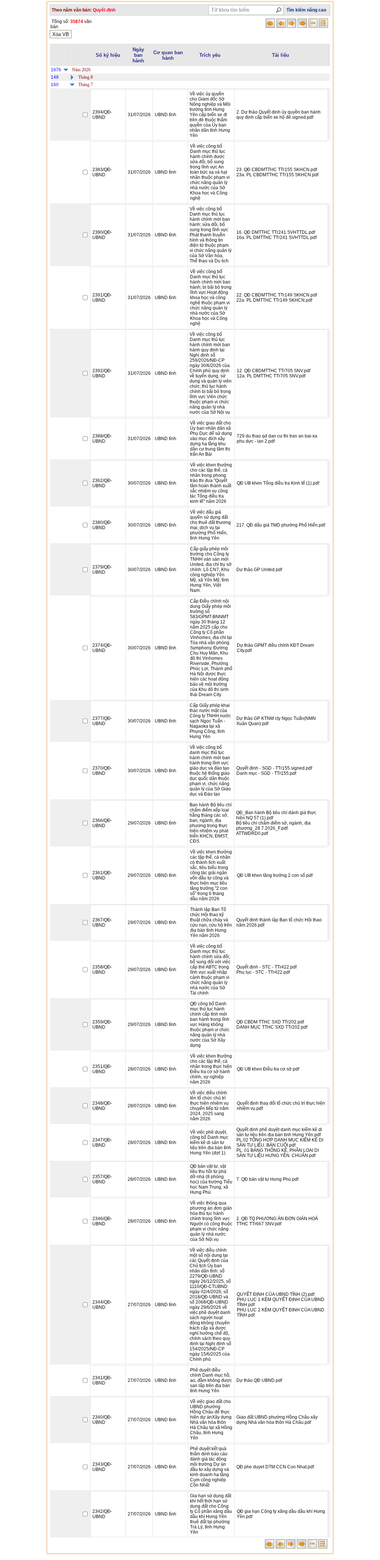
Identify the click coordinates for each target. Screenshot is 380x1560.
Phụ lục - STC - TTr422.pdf (263, 972)
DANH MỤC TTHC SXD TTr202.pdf (271, 1027)
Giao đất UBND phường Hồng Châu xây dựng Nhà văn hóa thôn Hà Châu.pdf (277, 1420)
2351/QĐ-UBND (102, 1069)
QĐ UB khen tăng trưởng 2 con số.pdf (274, 875)
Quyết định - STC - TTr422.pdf (266, 967)
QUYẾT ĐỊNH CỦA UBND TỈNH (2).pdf (275, 1294)
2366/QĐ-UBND (102, 823)
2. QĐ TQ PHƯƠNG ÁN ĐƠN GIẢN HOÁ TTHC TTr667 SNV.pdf (277, 1221)
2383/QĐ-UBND (102, 172)
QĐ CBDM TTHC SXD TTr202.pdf (270, 1022)
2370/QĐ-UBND (102, 771)
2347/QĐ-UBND (102, 1142)
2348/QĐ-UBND (102, 1106)
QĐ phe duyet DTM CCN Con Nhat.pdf (275, 1466)
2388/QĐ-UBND (102, 438)
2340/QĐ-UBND (102, 1420)
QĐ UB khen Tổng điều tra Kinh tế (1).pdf (278, 483)
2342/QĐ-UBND (102, 1514)
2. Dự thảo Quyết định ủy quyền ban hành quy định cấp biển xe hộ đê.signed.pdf (278, 114)
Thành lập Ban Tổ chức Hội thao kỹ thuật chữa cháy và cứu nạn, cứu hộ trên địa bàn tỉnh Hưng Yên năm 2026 (211, 922)
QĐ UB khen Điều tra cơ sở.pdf (268, 1069)
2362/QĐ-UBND (102, 483)
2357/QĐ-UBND (102, 1179)
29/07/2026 (139, 823)
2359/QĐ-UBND (102, 1024)
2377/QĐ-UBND (102, 721)
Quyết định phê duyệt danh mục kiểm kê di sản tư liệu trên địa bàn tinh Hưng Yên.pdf (279, 1132)
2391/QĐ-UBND (102, 297)
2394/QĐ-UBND (102, 114)
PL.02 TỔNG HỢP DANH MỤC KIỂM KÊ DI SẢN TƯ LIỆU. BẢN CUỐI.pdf (279, 1142)
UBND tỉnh (165, 114)
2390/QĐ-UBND (102, 235)
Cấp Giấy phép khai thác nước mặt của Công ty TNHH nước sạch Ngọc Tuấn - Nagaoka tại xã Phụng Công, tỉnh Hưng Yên (210, 721)
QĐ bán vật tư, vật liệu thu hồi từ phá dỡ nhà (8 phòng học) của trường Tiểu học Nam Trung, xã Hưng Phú (211, 1179)
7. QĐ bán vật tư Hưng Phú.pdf (267, 1179)
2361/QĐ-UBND (102, 875)
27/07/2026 (139, 1304)
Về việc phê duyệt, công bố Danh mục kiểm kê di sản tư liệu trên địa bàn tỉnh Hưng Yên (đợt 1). (210, 1143)
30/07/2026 (139, 483)
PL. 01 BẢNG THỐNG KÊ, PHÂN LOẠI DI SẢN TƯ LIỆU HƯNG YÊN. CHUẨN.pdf (277, 1153)
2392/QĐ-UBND (102, 373)
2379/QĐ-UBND (102, 569)
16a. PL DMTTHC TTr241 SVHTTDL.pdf (276, 237)
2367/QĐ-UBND (102, 922)
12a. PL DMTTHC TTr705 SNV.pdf (271, 375)
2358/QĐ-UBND (102, 969)
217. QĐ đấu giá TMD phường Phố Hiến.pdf (280, 525)
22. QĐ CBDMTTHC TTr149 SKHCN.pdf (276, 295)
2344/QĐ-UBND (102, 1305)
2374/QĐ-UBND (102, 648)
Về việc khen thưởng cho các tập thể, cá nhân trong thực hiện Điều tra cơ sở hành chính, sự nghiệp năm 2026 (211, 1069)
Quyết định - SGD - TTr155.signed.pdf (274, 768)
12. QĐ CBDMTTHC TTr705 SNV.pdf (273, 370)
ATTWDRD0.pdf (252, 833)
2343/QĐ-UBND (102, 1467)
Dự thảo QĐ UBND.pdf (259, 1380)
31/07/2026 (139, 114)
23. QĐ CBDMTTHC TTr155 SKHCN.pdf (276, 169)
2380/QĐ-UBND (102, 525)
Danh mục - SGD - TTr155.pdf (266, 773)
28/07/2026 (139, 1069)
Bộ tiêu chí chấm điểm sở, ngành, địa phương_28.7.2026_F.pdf (273, 825)
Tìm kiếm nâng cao (306, 10)
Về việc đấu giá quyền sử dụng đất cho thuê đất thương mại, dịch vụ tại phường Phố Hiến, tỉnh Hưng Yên (210, 525)
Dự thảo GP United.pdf (259, 569)
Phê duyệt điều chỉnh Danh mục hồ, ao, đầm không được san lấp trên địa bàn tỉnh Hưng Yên (211, 1380)
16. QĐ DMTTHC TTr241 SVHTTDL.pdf (275, 232)
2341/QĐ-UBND (102, 1380)
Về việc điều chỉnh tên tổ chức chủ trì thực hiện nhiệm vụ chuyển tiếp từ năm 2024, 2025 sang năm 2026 (209, 1105)
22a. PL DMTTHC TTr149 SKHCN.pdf (274, 300)
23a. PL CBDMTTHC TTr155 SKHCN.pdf (277, 174)
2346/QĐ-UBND (102, 1221)
